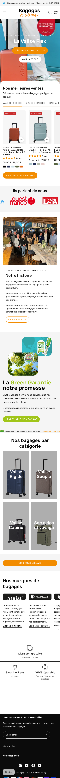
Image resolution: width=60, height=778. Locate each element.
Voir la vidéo (29, 59)
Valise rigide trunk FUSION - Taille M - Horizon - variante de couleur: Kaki (56, 164)
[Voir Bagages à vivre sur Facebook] (33, 765)
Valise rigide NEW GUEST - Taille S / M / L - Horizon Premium (40, 149)
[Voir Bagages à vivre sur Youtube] (40, 765)
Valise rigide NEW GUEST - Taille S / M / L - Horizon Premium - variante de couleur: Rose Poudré (43, 164)
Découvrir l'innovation (30, 50)
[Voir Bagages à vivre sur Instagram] (20, 765)
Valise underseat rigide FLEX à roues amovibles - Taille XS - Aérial (14, 150)
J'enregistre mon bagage (21, 419)
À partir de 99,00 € (39, 160)
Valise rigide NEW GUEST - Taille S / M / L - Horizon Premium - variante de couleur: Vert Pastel (38, 164)
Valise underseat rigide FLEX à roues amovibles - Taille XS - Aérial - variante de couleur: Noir (4, 166)
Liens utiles (9, 746)
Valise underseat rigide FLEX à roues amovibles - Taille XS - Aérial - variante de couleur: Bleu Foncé (8, 166)
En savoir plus (17, 319)
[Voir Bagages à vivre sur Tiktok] (27, 765)
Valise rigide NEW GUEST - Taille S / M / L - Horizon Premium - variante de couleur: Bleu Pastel (30, 164)
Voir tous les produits (20, 175)
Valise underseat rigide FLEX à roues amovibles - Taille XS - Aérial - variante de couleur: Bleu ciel (13, 166)
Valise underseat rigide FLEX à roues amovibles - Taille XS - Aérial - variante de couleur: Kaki (17, 166)
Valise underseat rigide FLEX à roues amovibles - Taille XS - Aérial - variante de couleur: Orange (21, 166)
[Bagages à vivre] (30, 12)
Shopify (43, 773)
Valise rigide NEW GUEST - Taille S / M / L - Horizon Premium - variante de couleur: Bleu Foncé (34, 164)
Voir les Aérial (12, 626)
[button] (50, 12)
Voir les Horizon (39, 626)
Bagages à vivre (25, 773)
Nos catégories (11, 755)
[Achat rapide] (21, 139)
